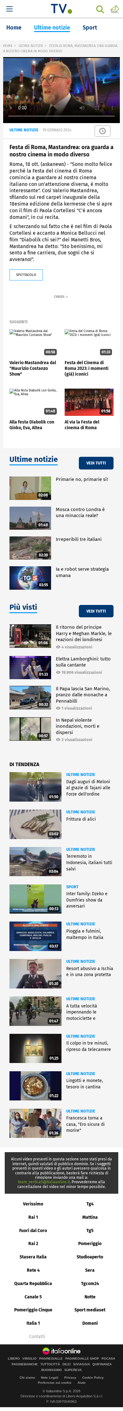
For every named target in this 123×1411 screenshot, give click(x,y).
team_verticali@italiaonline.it (44, 1182)
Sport (90, 27)
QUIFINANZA (102, 1364)
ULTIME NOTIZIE (31, 46)
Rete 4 (33, 1270)
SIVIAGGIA (81, 1364)
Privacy (70, 1377)
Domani (90, 1323)
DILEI (66, 1364)
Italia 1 (33, 1323)
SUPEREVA (73, 1370)
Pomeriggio (90, 1243)
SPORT (72, 886)
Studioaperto (90, 1257)
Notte (90, 1297)
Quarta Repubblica (33, 1283)
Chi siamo (27, 1377)
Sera (90, 1270)
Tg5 (90, 1230)
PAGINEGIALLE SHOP (82, 1358)
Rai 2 (33, 1243)
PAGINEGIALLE (51, 1358)
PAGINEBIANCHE (25, 1364)
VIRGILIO (29, 1358)
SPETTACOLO (26, 275)
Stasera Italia (33, 1257)
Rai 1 (33, 1217)
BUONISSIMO (51, 1370)
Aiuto (81, 1382)
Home (13, 27)
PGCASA (108, 1358)
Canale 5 (33, 1297)
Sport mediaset (89, 1310)
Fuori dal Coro (33, 1230)
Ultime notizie (52, 27)
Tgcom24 (90, 1283)
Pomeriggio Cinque (33, 1310)
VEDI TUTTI (96, 463)
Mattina (90, 1217)
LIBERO (14, 1358)
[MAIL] (115, 8)
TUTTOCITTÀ (50, 1364)
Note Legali (49, 1377)
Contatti (37, 1336)
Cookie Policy (93, 1377)
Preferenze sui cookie (55, 1382)
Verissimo (33, 1204)
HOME (8, 46)
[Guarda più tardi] (102, 131)
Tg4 (90, 1204)
